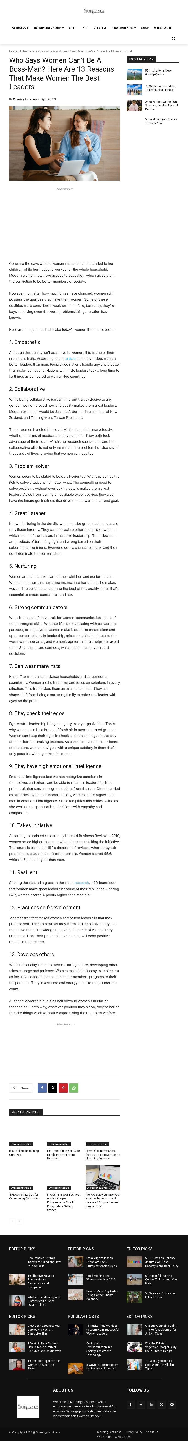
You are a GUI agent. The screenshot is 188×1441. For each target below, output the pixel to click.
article (70, 358)
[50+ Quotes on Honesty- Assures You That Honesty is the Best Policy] (134, 1261)
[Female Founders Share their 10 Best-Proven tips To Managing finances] (103, 1134)
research (82, 882)
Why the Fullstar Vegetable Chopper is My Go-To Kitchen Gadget (160, 1347)
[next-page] (19, 1221)
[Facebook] (42, 1088)
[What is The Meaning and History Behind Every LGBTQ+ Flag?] (17, 1300)
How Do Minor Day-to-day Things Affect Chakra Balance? (102, 1295)
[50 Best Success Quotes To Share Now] (134, 123)
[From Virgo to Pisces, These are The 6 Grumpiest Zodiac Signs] (75, 1261)
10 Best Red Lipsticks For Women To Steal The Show (44, 1364)
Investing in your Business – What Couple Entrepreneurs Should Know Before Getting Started (64, 1202)
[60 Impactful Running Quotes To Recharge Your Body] (134, 1279)
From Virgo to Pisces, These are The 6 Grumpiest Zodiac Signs (101, 1262)
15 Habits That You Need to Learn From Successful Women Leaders (102, 1329)
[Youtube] (172, 1405)
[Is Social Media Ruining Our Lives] (26, 1134)
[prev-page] (12, 1221)
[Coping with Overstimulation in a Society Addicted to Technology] (75, 1347)
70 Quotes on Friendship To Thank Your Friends (160, 88)
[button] (173, 38)
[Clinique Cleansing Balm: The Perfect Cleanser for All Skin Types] (134, 1329)
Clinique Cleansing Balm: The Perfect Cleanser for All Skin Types (161, 1329)
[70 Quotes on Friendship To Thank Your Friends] (134, 89)
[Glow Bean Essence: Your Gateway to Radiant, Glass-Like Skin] (17, 1329)
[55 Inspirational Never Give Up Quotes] (134, 74)
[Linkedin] (151, 1405)
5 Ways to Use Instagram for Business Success (102, 1366)
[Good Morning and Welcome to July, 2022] (75, 1279)
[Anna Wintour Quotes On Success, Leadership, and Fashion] (134, 105)
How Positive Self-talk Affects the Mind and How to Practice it (44, 1262)
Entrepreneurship (31, 51)
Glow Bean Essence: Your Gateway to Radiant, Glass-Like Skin (44, 1329)
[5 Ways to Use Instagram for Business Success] (75, 1368)
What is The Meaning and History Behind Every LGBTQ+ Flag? (44, 1301)
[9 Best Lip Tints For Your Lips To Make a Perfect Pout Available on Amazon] (17, 1347)
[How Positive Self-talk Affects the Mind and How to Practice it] (17, 1261)
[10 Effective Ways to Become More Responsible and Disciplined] (17, 1279)
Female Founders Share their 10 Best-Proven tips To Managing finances (103, 1154)
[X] (52, 1088)
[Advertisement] (64, 223)
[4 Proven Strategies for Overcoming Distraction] (26, 1177)
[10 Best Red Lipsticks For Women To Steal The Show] (17, 1364)
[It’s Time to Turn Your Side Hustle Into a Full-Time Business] (64, 1134)
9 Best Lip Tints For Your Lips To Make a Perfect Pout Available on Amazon (44, 1347)
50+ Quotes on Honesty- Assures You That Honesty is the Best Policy (161, 1262)
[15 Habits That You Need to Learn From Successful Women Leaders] (75, 1329)
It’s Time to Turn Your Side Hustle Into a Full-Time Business (63, 1154)
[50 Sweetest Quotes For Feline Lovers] (134, 1297)
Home (13, 51)
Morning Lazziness (26, 99)
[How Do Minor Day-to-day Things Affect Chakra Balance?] (75, 1294)
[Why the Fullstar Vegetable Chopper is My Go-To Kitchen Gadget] (134, 1347)
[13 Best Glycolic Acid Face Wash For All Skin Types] (134, 1364)
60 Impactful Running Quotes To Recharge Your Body (161, 1279)
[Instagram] (141, 1405)
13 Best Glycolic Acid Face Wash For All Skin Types (159, 1364)
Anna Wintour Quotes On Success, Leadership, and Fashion (161, 105)
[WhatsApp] (73, 1088)
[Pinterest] (63, 1088)
